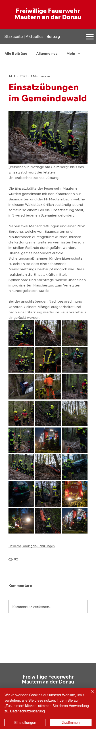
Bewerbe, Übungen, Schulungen (31, 546)
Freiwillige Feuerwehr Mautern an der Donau (48, 14)
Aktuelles (35, 36)
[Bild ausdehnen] (21, 333)
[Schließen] (89, 694)
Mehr (71, 53)
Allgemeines (47, 53)
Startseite (13, 36)
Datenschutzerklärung (27, 711)
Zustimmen (71, 722)
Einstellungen (25, 722)
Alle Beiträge (15, 53)
